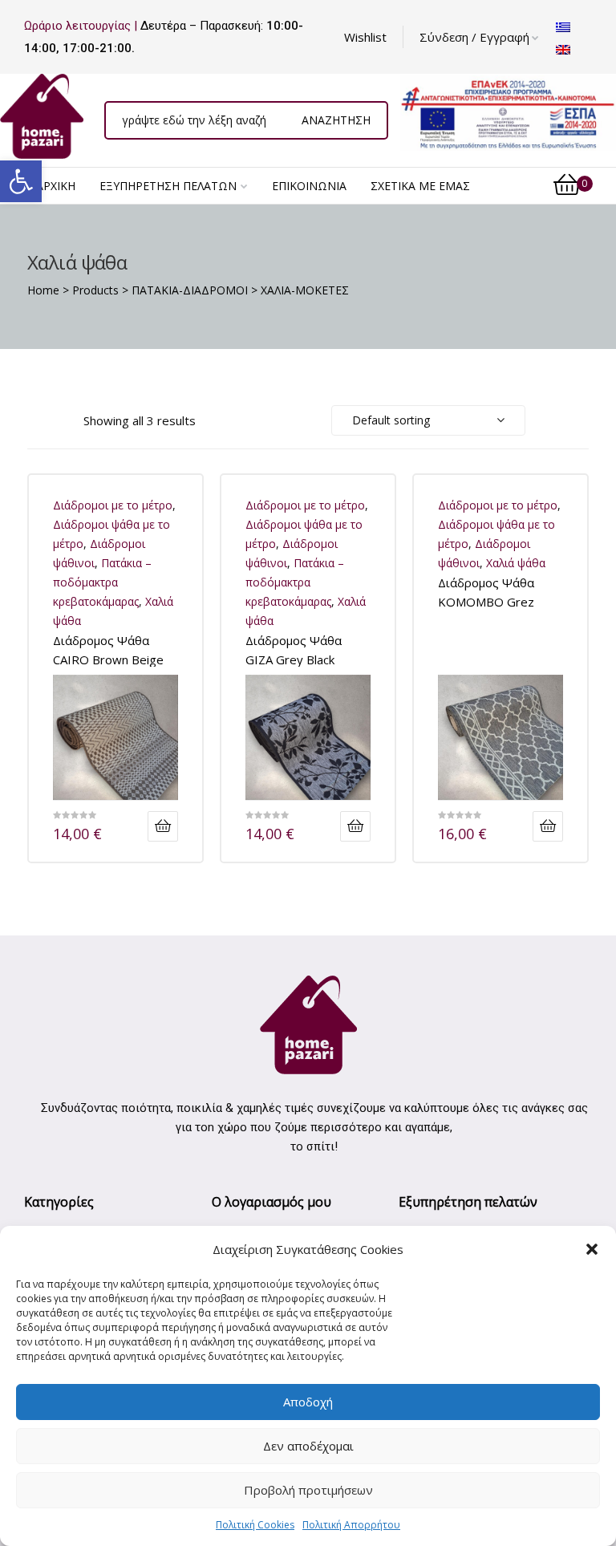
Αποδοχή (308, 1402)
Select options (163, 826)
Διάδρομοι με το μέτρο (112, 505)
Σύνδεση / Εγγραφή (474, 37)
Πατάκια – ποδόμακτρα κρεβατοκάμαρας (102, 582)
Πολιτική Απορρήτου (351, 1525)
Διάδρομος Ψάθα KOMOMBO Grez (486, 591)
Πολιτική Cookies (255, 1525)
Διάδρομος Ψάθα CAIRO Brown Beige (108, 649)
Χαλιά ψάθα (515, 562)
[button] (21, 181)
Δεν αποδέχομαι (308, 1446)
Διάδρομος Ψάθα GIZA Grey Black (293, 649)
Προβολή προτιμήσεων (308, 1490)
